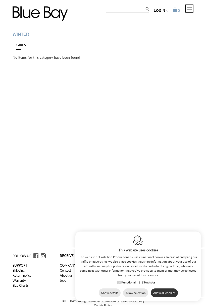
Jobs (63, 280)
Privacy (139, 301)
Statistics (149, 282)
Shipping (19, 270)
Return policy (22, 275)
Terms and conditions (118, 301)
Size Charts (21, 285)
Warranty (19, 280)
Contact (65, 270)
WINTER (21, 34)
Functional (128, 282)
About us (66, 275)
